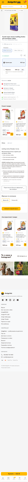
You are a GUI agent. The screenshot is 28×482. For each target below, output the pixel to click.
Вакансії (3, 340)
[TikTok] (13, 300)
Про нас (3, 333)
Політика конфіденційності (8, 347)
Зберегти (21, 55)
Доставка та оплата (6, 336)
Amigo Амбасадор (5, 317)
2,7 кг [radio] (7, 50)
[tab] (3, 143)
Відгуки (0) (5, 200)
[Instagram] (10, 300)
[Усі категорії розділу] (2, 10)
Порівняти (25, 55)
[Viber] (6, 300)
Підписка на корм (5, 321)
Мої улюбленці (5, 324)
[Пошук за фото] (21, 6)
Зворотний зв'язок (6, 343)
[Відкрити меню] (3, 2)
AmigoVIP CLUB (5, 314)
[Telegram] (2, 300)
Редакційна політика (6, 345)
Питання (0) (14, 200)
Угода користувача (5, 367)
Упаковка (5, 47)
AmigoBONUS (4, 312)
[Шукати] (25, 6)
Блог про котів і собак (6, 310)
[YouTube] (17, 300)
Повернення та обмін (6, 338)
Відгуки (3, 307)
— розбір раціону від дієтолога (12, 331)
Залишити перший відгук (11, 208)
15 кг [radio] (18, 50)
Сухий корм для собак (11, 10)
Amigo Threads (5, 319)
